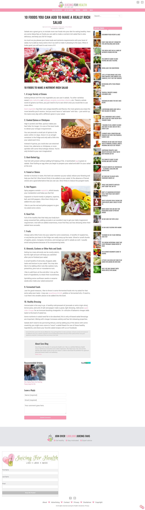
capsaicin (44, 190)
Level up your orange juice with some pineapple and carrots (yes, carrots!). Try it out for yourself (112, 76)
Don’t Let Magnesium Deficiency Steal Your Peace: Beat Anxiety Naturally (111, 194)
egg (76, 161)
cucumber (60, 100)
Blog (91, 10)
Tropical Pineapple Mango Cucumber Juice (109, 93)
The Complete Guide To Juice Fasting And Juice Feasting (110, 60)
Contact (67, 502)
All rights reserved (62, 506)
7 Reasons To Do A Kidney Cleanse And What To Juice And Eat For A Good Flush (111, 127)
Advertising (55, 502)
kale (30, 100)
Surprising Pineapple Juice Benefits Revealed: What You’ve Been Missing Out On (111, 152)
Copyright (98, 502)
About (45, 502)
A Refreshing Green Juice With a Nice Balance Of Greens (111, 110)
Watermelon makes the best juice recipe (111, 102)
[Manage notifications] (141, 506)
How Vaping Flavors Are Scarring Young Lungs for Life (33, 383)
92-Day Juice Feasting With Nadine (112, 227)
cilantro (68, 100)
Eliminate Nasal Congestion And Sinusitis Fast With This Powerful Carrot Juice (112, 135)
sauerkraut (53, 293)
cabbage (46, 100)
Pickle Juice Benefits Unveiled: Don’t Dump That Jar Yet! (111, 185)
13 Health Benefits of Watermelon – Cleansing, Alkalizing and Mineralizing (112, 169)
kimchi (59, 293)
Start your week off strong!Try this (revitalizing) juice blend (111, 43)
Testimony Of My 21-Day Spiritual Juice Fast (111, 236)
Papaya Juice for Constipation (110, 68)
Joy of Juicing (69, 10)
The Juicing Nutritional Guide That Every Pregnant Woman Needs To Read (112, 244)
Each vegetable (30, 109)
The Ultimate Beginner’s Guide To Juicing (111, 253)
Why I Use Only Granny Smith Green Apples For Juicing (110, 269)
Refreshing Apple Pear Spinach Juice (111, 85)
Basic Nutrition (57, 10)
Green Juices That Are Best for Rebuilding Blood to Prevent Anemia (111, 210)
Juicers (85, 10)
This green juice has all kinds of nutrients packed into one (111, 51)
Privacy (76, 502)
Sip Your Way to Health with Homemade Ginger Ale (110, 177)
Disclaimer (87, 502)
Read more (38, 354)
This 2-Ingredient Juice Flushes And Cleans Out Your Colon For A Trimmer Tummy (112, 118)
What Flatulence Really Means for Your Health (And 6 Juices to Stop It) (112, 202)
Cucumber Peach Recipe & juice (111, 34)
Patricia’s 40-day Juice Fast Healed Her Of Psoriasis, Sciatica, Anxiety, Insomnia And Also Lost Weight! (112, 143)
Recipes (78, 10)
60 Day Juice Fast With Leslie (110, 219)
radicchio (36, 100)
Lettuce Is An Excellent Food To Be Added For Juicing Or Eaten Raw (112, 261)
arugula (53, 100)
